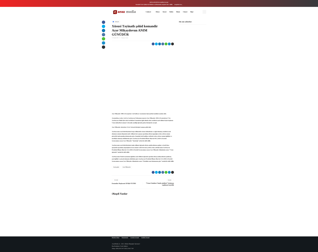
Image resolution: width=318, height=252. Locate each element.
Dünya (158, 12)
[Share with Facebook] (153, 44)
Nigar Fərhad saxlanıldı (198, 77)
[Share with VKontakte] (162, 44)
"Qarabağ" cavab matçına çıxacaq (185, 98)
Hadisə (171, 12)
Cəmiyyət (148, 12)
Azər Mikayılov (126, 167)
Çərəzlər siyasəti (134, 237)
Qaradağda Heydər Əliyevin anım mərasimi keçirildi (149, 227)
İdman (178, 12)
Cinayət (185, 12)
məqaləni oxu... (178, 4)
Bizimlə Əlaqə (115, 237)
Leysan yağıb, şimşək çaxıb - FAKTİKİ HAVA (185, 58)
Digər (191, 12)
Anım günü (116, 167)
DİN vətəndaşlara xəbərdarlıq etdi (199, 57)
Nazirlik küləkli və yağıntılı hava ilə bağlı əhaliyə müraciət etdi (199, 98)
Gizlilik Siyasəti (145, 237)
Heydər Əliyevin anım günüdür (144, 216)
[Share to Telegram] (169, 44)
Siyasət (164, 12)
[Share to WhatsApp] (166, 44)
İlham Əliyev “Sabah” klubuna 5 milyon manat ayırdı (199, 37)
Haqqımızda (125, 237)
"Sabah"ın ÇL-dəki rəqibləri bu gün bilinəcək (185, 78)
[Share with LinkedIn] (159, 44)
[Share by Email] (172, 44)
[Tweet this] (156, 44)
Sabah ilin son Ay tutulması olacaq (184, 37)
